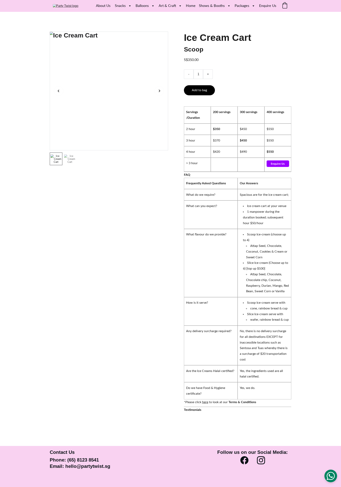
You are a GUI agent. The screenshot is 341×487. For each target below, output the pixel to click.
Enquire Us (267, 6)
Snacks (120, 6)
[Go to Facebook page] (244, 460)
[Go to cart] (284, 6)
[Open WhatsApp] (330, 476)
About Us (103, 6)
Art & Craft (167, 6)
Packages (242, 6)
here (205, 402)
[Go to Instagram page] (261, 460)
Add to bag (199, 90)
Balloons (142, 6)
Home (191, 6)
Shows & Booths (212, 6)
